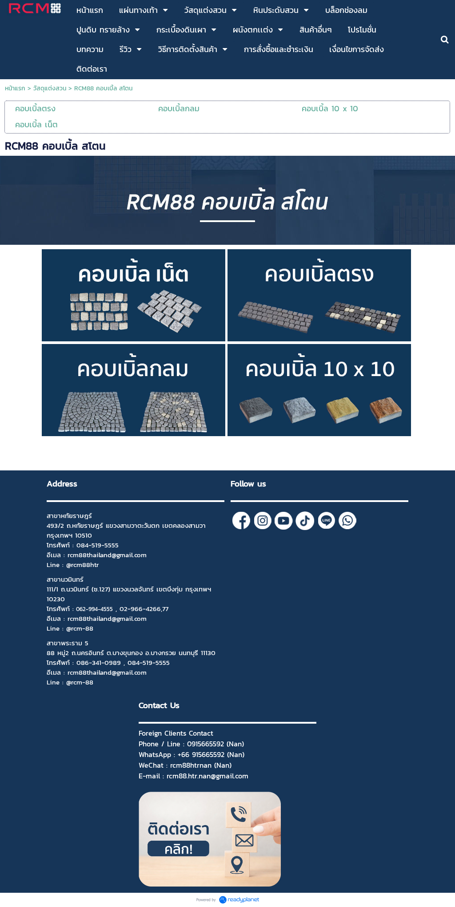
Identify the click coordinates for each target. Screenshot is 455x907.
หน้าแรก (15, 88)
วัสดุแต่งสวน (49, 88)
